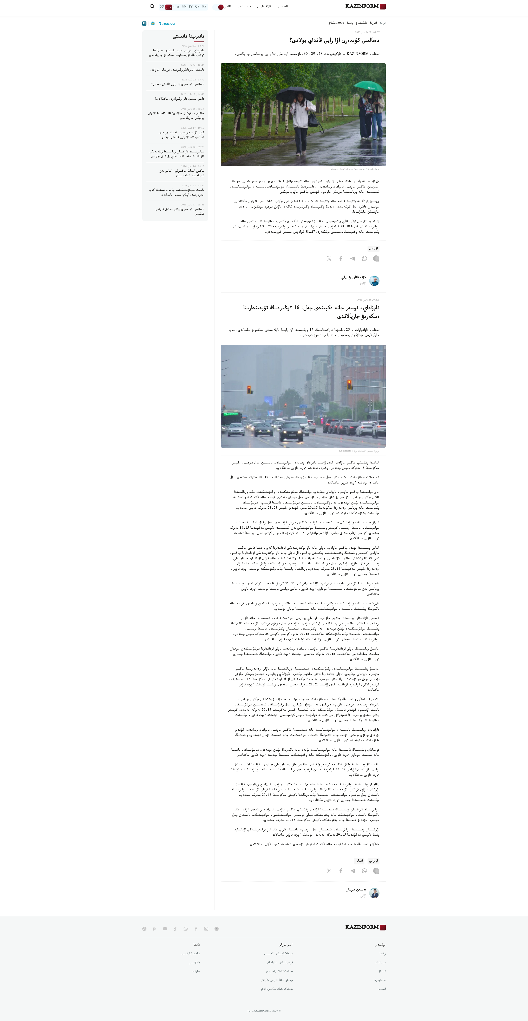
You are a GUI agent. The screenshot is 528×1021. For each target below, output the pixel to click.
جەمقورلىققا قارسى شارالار (277, 981)
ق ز (168, 7)
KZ (204, 7)
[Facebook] (341, 259)
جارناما (195, 972)
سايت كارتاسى (191, 954)
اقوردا (373, 23)
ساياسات (380, 963)
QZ (197, 7)
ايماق (359, 861)
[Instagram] (376, 259)
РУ (191, 7)
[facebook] (196, 929)
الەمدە (382, 989)
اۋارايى (373, 248)
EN (184, 7)
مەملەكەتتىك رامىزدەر (279, 972)
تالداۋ (227, 7)
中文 (176, 7)
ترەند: (382, 23)
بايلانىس (194, 963)
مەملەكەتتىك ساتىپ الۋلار (277, 989)
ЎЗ (162, 7)
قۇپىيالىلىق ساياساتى (279, 963)
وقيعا (350, 23)
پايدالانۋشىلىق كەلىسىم (278, 954)
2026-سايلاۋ (336, 23)
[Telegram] (352, 259)
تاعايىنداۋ (361, 23)
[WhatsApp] (364, 259)
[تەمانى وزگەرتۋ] (218, 7)
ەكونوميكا (380, 981)
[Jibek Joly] (166, 23)
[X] (329, 259)
